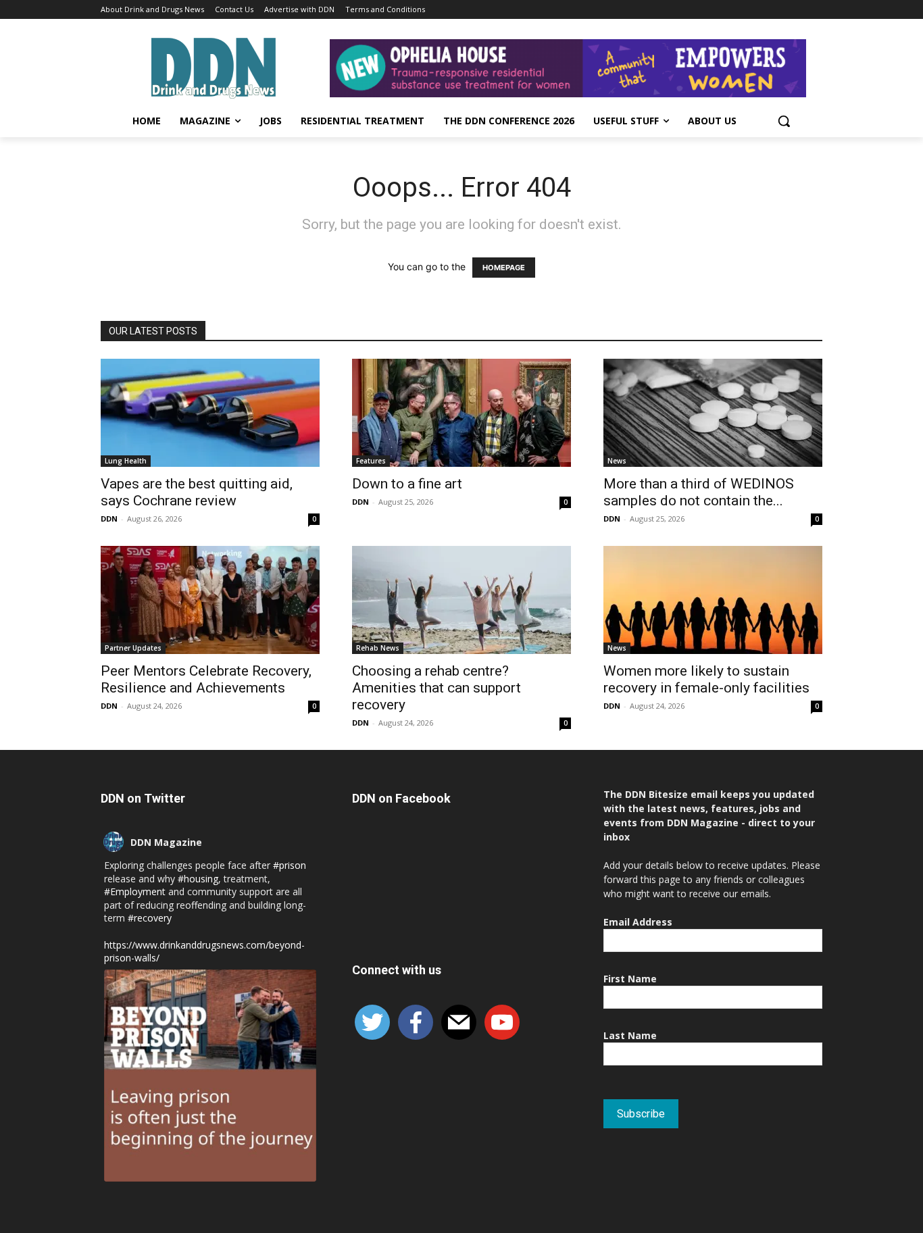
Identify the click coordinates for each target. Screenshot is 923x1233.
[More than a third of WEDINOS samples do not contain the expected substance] (712, 413)
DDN (109, 518)
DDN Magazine (166, 842)
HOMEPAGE (503, 267)
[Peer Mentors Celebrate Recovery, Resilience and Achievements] (210, 600)
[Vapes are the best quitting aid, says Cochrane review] (210, 413)
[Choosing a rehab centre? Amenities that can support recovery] (461, 600)
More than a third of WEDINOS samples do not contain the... (698, 492)
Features (371, 460)
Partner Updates (133, 648)
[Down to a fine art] (461, 413)
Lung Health (126, 460)
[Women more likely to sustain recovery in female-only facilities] (712, 600)
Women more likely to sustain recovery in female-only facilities (706, 679)
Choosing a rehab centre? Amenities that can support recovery (436, 688)
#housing (198, 878)
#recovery (150, 917)
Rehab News (377, 648)
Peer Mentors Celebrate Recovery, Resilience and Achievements (206, 679)
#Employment (135, 891)
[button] (784, 121)
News (616, 460)
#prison (289, 865)
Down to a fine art (407, 484)
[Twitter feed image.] (210, 1076)
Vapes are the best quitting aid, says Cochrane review (197, 492)
